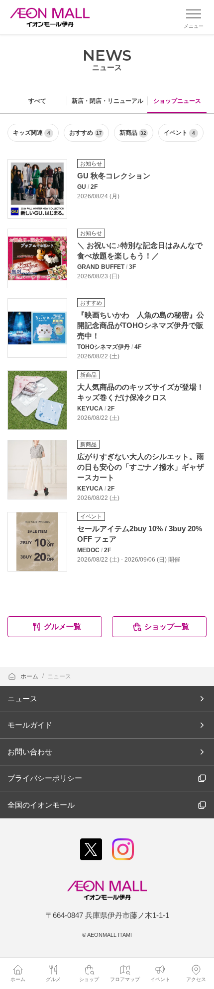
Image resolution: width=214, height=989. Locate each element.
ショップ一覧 (166, 626)
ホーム (30, 676)
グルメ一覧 (62, 626)
